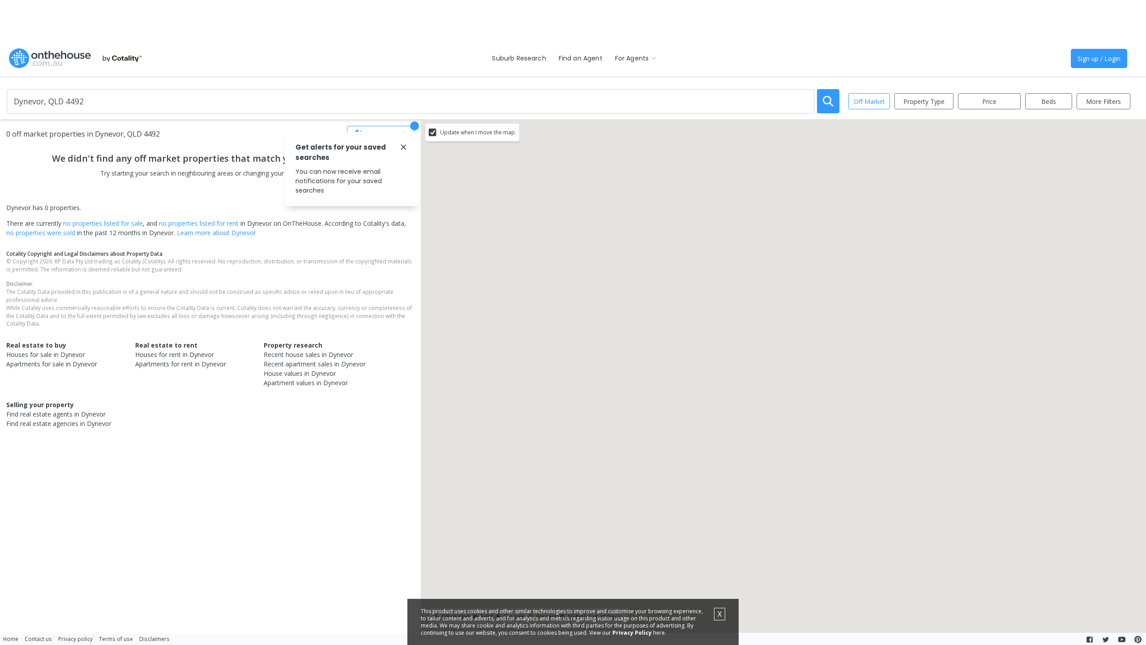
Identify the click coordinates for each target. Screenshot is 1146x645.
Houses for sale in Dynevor (45, 354)
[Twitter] (1105, 639)
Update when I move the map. (478, 132)
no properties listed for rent (199, 223)
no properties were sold (40, 232)
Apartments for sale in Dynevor (51, 364)
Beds (1048, 101)
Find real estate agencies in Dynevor (58, 423)
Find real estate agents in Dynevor (56, 414)
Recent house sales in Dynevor (308, 354)
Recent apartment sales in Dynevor (315, 364)
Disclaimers (154, 638)
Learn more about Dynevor (216, 232)
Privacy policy (75, 638)
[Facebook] (1089, 639)
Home (10, 638)
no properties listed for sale (103, 223)
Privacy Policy (632, 632)
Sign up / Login (1099, 58)
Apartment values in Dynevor (306, 382)
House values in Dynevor (300, 373)
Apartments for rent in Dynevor (180, 364)
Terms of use (116, 638)
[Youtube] (1121, 639)
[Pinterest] (1138, 639)
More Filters (1103, 101)
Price (989, 101)
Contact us (38, 638)
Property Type (924, 101)
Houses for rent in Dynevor (174, 354)
